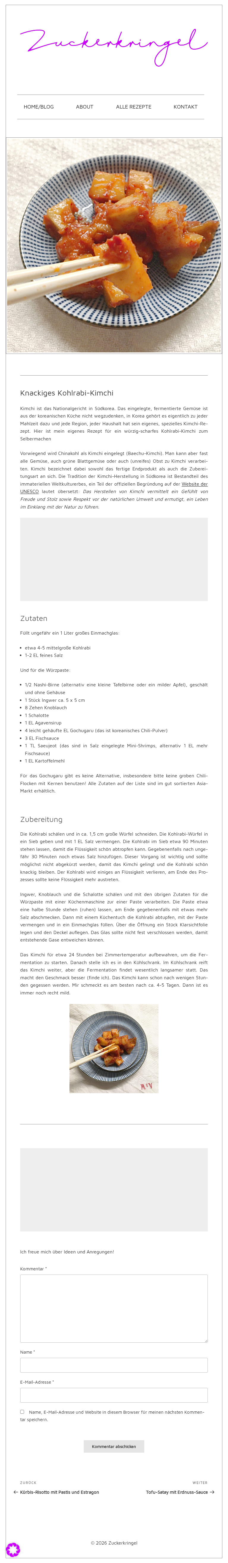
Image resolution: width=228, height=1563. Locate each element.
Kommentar (33, 1268)
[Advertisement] (114, 559)
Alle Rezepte (133, 106)
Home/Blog (39, 106)
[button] (13, 1550)
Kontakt (186, 106)
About (85, 106)
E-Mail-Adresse (37, 1382)
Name (27, 1352)
